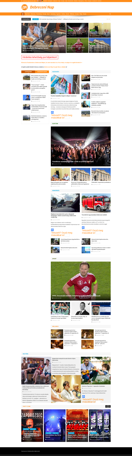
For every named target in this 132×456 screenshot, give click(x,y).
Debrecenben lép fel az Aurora (53, 436)
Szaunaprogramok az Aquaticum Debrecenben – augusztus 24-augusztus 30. (71, 332)
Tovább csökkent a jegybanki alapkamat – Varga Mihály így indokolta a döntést (98, 103)
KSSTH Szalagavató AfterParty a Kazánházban (99, 436)
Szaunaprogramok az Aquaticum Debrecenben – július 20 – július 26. (101, 342)
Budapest (50, 0)
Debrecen (55, 0)
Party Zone (33, 429)
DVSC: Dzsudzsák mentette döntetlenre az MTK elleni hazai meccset (76, 47)
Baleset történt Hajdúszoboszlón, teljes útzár (100, 240)
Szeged (89, 0)
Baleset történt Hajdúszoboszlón (69, 247)
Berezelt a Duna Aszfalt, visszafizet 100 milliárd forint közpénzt (100, 111)
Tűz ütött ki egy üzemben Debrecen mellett (94, 215)
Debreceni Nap (42, 7)
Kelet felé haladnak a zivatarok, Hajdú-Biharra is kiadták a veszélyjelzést (39, 117)
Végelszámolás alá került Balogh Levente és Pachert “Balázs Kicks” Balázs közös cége (99, 85)
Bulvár (67, 14)
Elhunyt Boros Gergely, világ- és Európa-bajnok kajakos (79, 317)
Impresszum (24, 451)
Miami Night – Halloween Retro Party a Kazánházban (77, 436)
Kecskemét (70, 0)
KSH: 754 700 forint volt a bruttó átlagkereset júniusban (99, 76)
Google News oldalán (59, 67)
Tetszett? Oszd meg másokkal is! (61, 116)
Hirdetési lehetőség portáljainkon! (40, 57)
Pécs (86, 0)
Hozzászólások (42, 71)
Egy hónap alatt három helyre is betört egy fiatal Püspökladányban (101, 248)
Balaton (45, 0)
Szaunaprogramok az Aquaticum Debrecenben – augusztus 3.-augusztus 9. (71, 342)
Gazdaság (53, 14)
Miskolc (76, 0)
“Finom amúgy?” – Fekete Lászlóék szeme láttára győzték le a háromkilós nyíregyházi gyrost (60, 19)
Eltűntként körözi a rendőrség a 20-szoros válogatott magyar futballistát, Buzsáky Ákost (101, 318)
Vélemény (33, 14)
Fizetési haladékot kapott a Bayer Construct (63, 96)
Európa (62, 0)
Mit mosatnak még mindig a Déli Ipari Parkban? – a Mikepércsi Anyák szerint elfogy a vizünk (39, 77)
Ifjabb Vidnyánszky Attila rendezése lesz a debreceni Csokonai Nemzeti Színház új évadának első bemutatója (35, 388)
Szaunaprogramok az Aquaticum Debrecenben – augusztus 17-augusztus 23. (102, 332)
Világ (81, 14)
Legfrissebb (28, 71)
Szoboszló (94, 0)
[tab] (28, 71)
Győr (66, 0)
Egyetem (58, 14)
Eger (59, 0)
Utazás (84, 14)
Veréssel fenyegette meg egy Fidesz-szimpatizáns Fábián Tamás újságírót (38, 97)
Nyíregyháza (81, 0)
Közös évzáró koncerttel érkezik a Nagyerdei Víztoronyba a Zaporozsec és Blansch (32, 434)
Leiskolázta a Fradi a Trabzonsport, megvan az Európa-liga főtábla (59, 317)
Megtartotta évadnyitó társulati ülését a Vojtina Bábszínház (63, 359)
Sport (48, 14)
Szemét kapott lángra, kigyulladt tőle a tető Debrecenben (70, 240)
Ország (44, 14)
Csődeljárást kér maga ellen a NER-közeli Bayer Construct (100, 94)
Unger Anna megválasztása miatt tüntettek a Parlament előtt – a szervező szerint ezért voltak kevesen (39, 107)
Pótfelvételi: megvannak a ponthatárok (101, 182)
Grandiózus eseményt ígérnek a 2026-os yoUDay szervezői (76, 32)
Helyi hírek (27, 14)
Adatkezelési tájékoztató (34, 451)
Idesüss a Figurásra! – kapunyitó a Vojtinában (93, 386)
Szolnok (99, 0)
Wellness (72, 14)
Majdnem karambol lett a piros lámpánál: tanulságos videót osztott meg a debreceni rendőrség (63, 215)
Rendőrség (39, 14)
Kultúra (63, 14)
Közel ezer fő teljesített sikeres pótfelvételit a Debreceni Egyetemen (98, 47)
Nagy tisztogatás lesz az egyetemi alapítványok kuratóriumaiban (99, 32)
